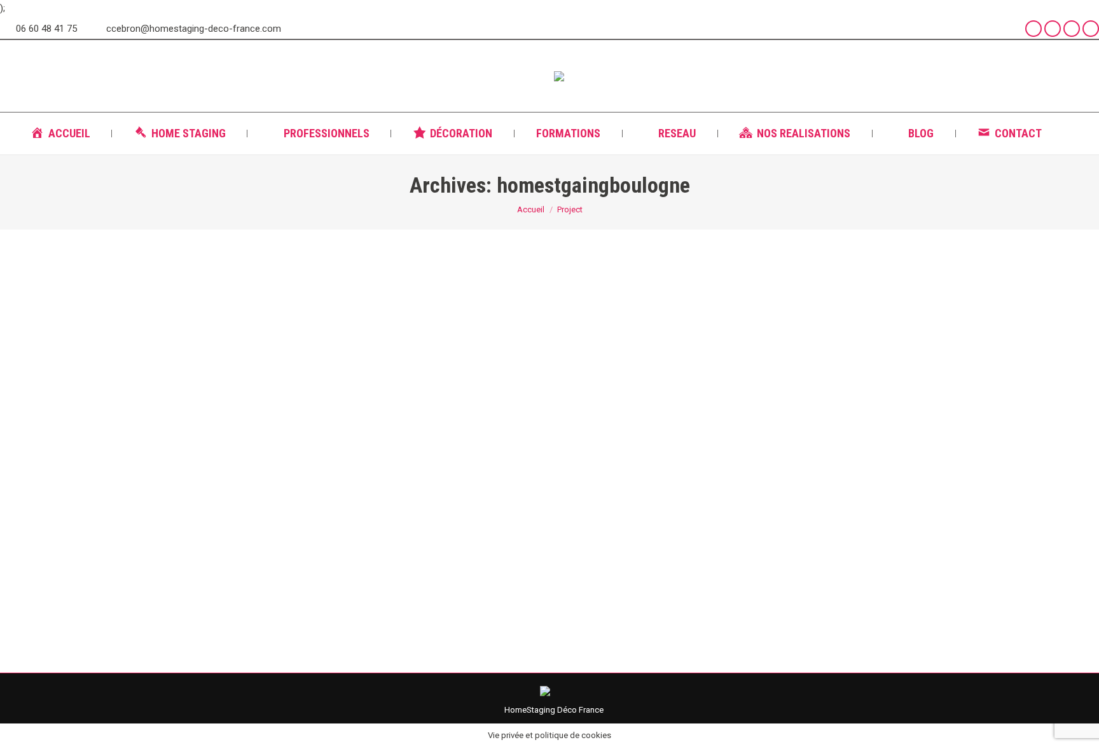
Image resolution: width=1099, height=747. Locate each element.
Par (290, 550)
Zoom (532, 367)
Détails (567, 367)
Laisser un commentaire (421, 550)
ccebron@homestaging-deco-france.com (193, 28)
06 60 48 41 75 (46, 28)
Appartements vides (221, 550)
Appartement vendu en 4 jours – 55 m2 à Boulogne (316, 527)
